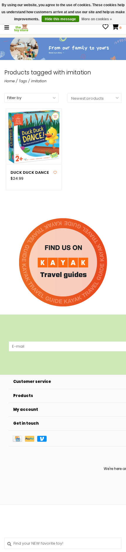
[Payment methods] (19, 438)
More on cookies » (96, 19)
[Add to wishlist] (55, 172)
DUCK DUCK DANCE (30, 172)
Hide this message (60, 19)
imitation (39, 81)
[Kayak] (63, 262)
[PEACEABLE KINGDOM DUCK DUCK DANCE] (33, 136)
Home (9, 81)
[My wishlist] (105, 27)
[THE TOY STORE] (21, 27)
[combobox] (63, 543)
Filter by (14, 98)
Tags (23, 81)
